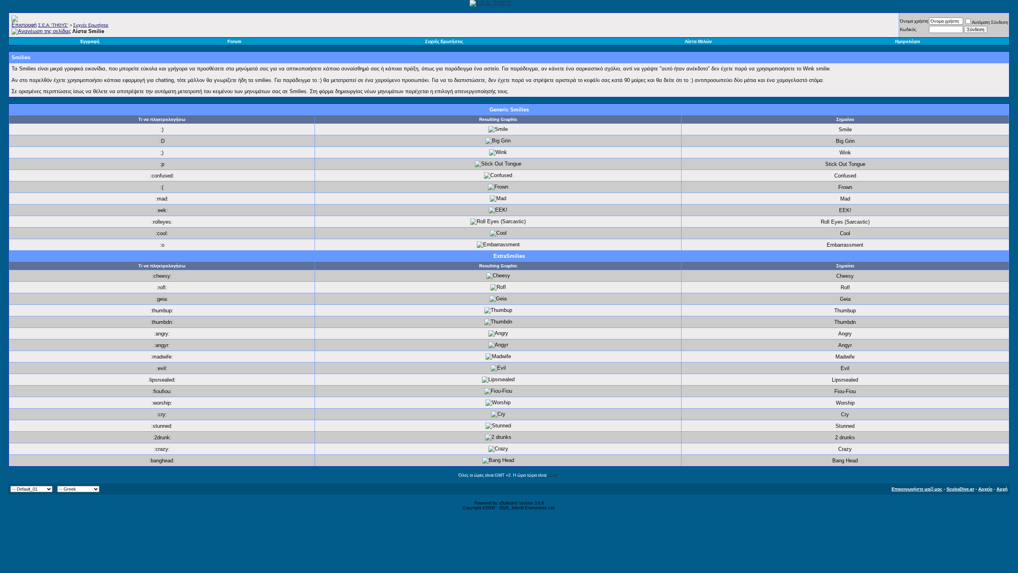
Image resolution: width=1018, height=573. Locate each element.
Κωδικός (908, 29)
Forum (234, 41)
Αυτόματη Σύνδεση (990, 22)
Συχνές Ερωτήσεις (91, 25)
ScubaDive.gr (960, 489)
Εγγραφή (89, 41)
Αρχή (1002, 489)
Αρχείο (985, 489)
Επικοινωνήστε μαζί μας (917, 489)
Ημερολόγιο (907, 41)
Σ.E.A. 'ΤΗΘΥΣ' (53, 25)
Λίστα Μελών (698, 41)
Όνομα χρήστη (914, 21)
